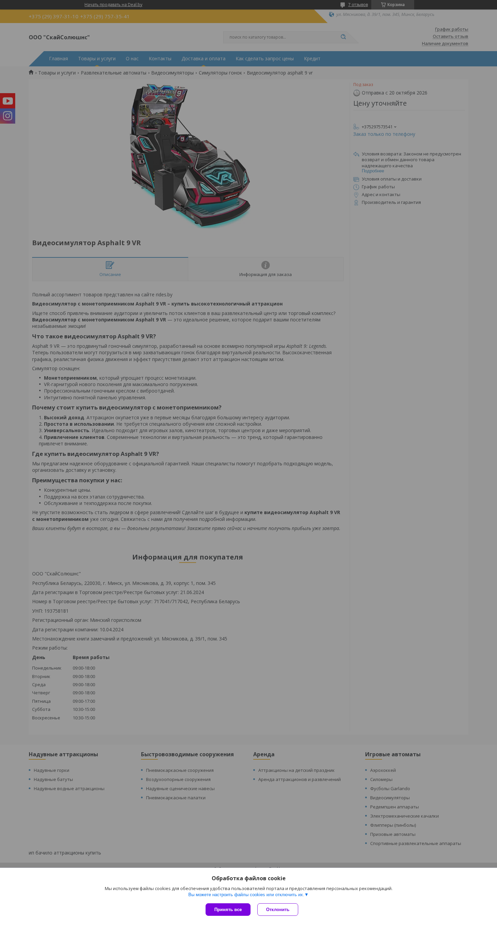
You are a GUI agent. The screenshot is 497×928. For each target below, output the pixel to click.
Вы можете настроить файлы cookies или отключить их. (246, 894)
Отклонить (277, 909)
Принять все (228, 909)
